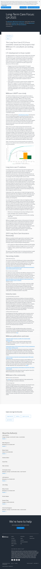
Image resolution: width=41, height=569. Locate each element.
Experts (12, 545)
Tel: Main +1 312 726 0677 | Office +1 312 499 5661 (15, 437)
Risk (21, 543)
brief (9, 341)
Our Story (12, 538)
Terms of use (12, 563)
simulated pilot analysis (24, 114)
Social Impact (13, 540)
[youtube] (17, 560)
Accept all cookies (23, 7)
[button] (12, 560)
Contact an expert (20, 527)
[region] (20, 4)
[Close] (39, 1)
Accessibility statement (4, 564)
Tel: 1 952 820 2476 (11, 479)
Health (21, 538)
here (17, 332)
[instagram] (19, 560)
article (10, 349)
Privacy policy (16, 563)
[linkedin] (14, 560)
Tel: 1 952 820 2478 (11, 490)
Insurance (22, 540)
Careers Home (32, 538)
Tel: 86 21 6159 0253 (10, 502)
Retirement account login (29, 563)
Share (8, 38)
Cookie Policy (4, 5)
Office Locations (13, 543)
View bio (4, 438)
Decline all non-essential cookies (33, 7)
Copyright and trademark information (6, 563)
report (27, 365)
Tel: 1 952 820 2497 (11, 444)
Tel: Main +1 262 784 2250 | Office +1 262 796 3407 (16, 471)
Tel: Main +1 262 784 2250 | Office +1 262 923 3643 (16, 509)
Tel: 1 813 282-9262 (9, 452)
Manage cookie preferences (6, 7)
